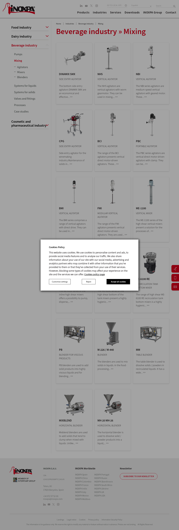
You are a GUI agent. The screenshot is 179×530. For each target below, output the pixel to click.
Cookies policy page (94, 274)
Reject (88, 281)
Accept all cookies (118, 281)
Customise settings (60, 281)
